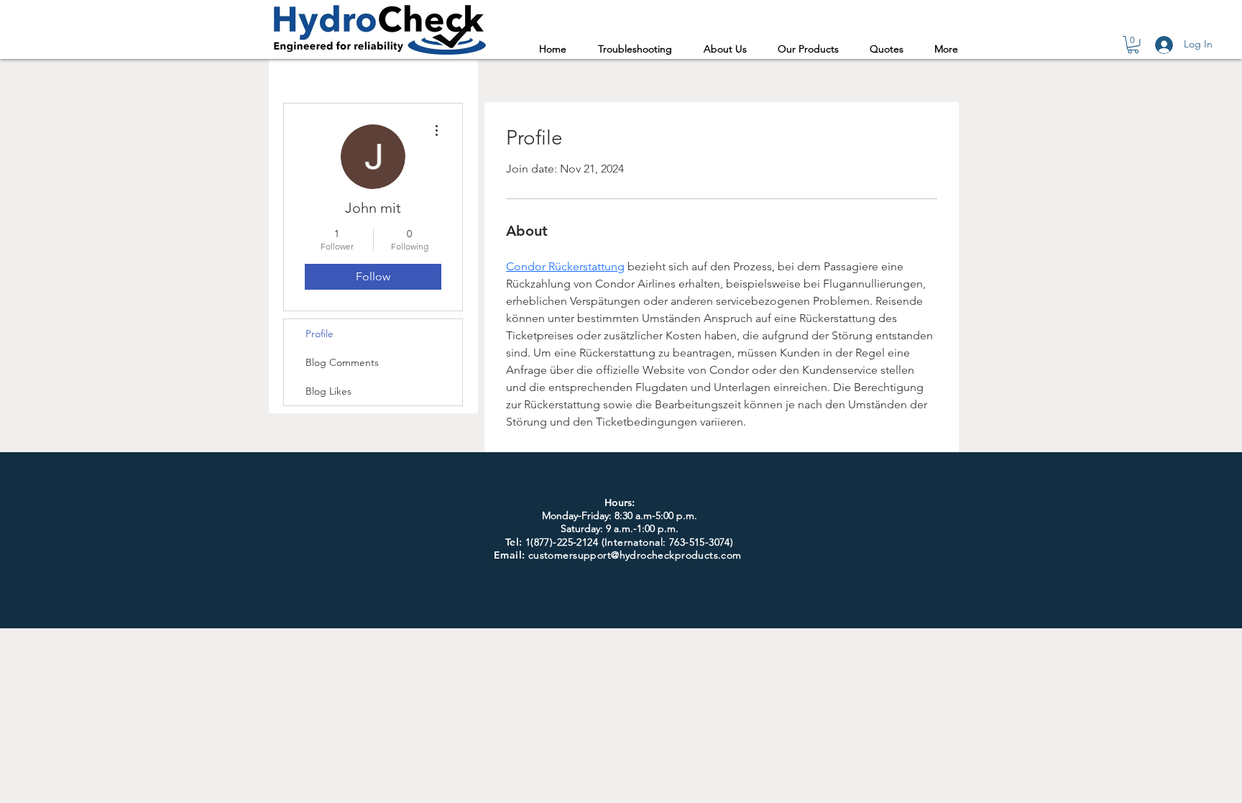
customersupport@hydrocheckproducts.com (635, 555)
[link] (1133, 44)
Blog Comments (342, 362)
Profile (319, 333)
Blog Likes (328, 391)
